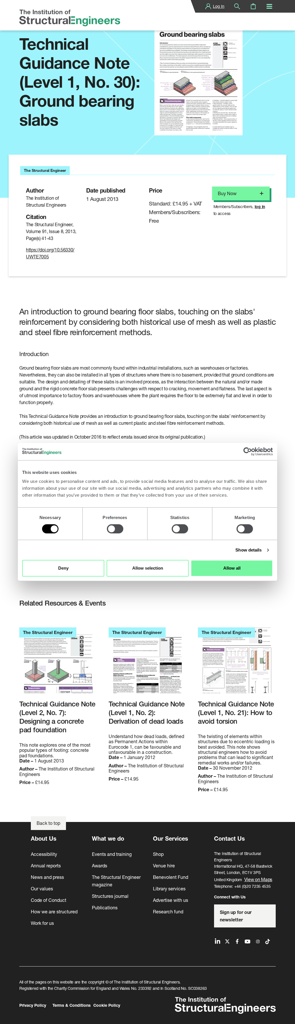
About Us (43, 838)
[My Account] (208, 6)
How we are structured (54, 911)
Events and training (112, 854)
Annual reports (46, 865)
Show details (248, 549)
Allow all (232, 568)
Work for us (42, 923)
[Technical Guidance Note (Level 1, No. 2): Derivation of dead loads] (147, 663)
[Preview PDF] (198, 76)
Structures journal (110, 896)
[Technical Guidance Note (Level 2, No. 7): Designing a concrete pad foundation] (58, 663)
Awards (99, 865)
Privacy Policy (32, 1005)
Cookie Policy (106, 1005)
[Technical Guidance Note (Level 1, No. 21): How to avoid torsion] (237, 663)
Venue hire (164, 865)
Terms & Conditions (71, 1005)
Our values (42, 888)
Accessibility (44, 854)
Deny (63, 568)
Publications (105, 907)
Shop (158, 854)
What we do (108, 838)
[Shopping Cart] (253, 6)
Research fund (168, 911)
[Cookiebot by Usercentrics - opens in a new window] (247, 451)
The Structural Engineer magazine (116, 880)
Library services (169, 888)
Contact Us (229, 838)
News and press (47, 877)
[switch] (115, 528)
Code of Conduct (48, 900)
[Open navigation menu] (269, 6)
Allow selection (147, 568)
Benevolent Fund (170, 877)
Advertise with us (170, 900)
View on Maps (258, 879)
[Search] (237, 6)
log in (260, 206)
